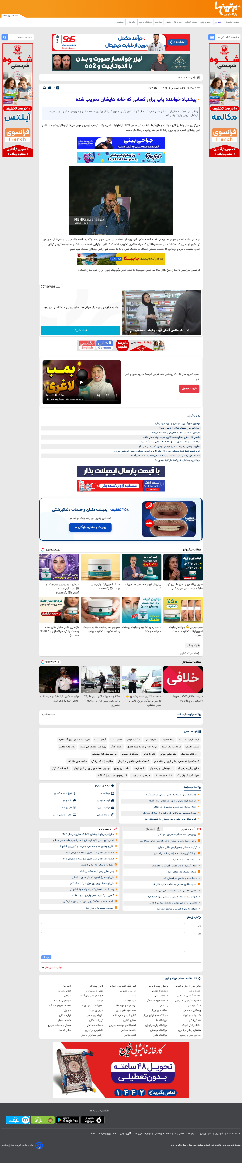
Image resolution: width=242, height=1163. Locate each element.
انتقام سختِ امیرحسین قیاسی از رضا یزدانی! (174, 807)
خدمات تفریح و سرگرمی (59, 1006)
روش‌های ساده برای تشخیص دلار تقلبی (176, 834)
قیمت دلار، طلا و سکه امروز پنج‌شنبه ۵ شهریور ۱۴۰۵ (88, 859)
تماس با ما (179, 1133)
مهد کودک (131, 1001)
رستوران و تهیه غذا (126, 1006)
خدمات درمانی (161, 996)
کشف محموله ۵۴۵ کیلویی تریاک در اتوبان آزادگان (88, 901)
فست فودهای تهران (126, 1010)
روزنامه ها (105, 793)
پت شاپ (164, 1006)
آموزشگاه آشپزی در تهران (123, 986)
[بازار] (43, 1120)
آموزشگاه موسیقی (159, 1030)
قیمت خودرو (103, 800)
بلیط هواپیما (168, 740)
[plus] (57, 88)
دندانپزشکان (195, 1020)
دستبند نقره (116, 740)
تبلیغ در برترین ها (142, 1133)
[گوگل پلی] (68, 1120)
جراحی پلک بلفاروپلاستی (104, 754)
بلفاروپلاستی (151, 740)
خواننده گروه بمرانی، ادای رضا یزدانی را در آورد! (172, 801)
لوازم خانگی (65, 1015)
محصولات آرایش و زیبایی (188, 1001)
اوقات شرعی (103, 815)
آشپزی (168, 22)
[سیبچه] (93, 1120)
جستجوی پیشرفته (107, 1133)
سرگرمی (120, 22)
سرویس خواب (96, 1010)
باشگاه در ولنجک (130, 754)
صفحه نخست (232, 22)
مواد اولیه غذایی (67, 747)
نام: (199, 926)
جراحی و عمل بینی (140, 776)
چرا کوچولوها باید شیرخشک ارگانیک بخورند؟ (177, 460)
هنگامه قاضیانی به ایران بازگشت (97, 865)
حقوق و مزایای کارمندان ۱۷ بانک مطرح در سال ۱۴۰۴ (88, 834)
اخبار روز (219, 22)
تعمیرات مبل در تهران (92, 1006)
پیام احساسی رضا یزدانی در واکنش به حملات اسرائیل (169, 813)
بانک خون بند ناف (163, 776)
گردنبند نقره (100, 740)
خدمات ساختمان (95, 1025)
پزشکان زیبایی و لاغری (189, 1030)
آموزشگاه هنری (160, 1035)
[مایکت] (18, 1120)
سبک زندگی (191, 22)
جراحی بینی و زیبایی (190, 1035)
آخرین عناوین (188, 829)
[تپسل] (42, 286)
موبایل (67, 1010)
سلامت (158, 22)
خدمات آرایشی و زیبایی (189, 996)
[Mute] (131, 332)
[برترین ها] (226, 9)
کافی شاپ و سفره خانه (124, 1015)
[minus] (49, 88)
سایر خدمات (65, 1030)
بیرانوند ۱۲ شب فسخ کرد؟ (184, 860)
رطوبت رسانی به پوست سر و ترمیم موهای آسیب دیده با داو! (169, 446)
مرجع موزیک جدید (171, 747)
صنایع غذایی (129, 1020)
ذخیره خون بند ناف (77, 761)
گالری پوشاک (96, 986)
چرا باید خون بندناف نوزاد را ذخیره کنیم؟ (179, 428)
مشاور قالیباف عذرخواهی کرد (182, 872)
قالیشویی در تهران (94, 1030)
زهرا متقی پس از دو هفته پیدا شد (96, 871)
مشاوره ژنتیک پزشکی (102, 761)
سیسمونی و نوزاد (62, 1001)
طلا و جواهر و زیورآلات (92, 996)
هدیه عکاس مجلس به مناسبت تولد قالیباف (174, 884)
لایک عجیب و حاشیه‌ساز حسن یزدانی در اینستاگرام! (170, 795)
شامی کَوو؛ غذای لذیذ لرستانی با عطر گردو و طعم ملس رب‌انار (83, 840)
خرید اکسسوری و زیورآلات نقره (74, 740)
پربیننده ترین (104, 828)
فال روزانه (67, 808)
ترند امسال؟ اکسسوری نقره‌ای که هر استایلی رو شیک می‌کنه (169, 442)
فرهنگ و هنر (145, 22)
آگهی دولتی (125, 1133)
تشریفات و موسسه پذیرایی (122, 1025)
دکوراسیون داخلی (94, 1015)
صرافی (67, 996)
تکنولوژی (131, 22)
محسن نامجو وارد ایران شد (99, 908)
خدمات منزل (64, 1020)
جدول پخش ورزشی (62, 815)
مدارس (132, 996)
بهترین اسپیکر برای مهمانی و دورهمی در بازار (177, 423)
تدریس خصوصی (127, 991)
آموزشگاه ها (162, 1020)
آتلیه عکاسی (130, 1035)
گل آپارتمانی (149, 754)
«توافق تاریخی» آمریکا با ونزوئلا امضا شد (177, 909)
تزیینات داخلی (96, 1020)
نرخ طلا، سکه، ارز (63, 793)
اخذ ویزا (67, 986)
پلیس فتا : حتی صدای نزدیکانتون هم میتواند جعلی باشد (171, 437)
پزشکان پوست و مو (158, 986)
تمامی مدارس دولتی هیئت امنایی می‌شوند (175, 891)
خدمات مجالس (128, 1030)
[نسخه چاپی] (44, 88)
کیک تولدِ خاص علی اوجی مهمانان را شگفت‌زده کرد (170, 819)
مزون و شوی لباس (94, 991)
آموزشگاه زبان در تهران (156, 1025)
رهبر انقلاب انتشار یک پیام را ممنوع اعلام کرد (91, 889)
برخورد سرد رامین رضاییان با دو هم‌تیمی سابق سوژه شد (168, 841)
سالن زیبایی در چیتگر (188, 768)
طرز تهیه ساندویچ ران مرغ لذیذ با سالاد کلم (92, 883)
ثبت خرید (81, 330)
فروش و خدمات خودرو (59, 1025)
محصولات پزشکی (159, 991)
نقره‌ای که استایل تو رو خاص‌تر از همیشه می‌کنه (176, 433)
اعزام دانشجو (64, 991)
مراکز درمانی (194, 1006)
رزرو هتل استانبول (190, 754)
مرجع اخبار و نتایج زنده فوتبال (142, 747)
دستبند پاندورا (192, 747)
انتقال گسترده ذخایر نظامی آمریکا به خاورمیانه (174, 866)
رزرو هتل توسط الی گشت (93, 747)
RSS (93, 1133)
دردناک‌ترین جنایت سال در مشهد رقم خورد (174, 853)
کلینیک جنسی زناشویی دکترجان (133, 761)
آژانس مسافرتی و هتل (92, 1035)
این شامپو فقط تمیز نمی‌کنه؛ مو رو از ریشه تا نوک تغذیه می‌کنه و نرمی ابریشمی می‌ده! (157, 451)
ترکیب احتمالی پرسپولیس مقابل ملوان (177, 847)
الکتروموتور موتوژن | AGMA (112, 776)
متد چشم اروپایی (168, 754)
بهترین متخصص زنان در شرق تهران (91, 768)
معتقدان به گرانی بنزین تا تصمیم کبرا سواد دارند (173, 903)
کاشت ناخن (195, 991)
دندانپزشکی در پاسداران (161, 768)
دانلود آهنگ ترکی (60, 768)
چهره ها (178, 22)
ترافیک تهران (103, 808)
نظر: (199, 934)
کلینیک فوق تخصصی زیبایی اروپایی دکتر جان (176, 761)
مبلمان (100, 1001)
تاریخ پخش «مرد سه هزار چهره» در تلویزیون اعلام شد (85, 846)
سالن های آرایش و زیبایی (188, 986)
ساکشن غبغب (133, 740)
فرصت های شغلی (162, 1133)
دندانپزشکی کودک (191, 1025)
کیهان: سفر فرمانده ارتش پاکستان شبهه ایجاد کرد (172, 897)
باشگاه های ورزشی (159, 1010)
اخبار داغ (150, 829)
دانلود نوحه (139, 768)
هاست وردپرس (122, 768)
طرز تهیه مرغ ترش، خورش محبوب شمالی (93, 877)
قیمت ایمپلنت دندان (189, 740)
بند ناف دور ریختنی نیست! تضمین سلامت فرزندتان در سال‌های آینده (165, 456)
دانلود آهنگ (116, 747)
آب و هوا (67, 800)
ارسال (46, 957)
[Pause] (125, 332)
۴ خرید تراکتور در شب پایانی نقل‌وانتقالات (93, 895)
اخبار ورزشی (206, 22)
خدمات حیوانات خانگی (157, 1001)
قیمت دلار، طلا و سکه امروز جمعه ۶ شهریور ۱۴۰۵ (89, 853)
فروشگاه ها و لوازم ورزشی (155, 1015)
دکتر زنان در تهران (192, 1015)
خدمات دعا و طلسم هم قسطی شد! (180, 878)
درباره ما (192, 1133)
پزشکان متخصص (192, 1010)
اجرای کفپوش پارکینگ (188, 776)
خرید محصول (189, 388)
